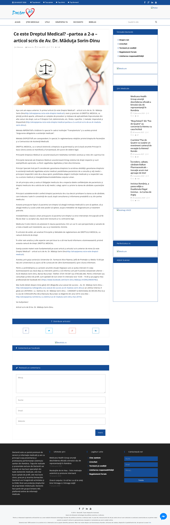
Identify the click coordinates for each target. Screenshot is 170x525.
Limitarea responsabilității (131, 56)
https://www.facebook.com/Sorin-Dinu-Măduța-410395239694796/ (69, 280)
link (150, 522)
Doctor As (30, 47)
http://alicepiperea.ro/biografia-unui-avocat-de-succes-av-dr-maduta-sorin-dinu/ (49, 288)
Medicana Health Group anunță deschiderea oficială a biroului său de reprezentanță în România (141, 103)
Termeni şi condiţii (127, 48)
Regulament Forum (128, 52)
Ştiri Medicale (18, 47)
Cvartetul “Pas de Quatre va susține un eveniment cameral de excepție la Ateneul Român (141, 146)
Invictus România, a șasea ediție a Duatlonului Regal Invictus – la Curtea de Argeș (141, 189)
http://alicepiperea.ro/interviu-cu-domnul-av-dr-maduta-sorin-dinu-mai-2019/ (48, 297)
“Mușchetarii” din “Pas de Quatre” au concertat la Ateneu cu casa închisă (141, 125)
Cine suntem (95, 458)
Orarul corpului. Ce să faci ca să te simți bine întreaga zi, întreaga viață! (66, 481)
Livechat (123, 44)
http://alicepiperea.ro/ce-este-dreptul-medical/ (44, 113)
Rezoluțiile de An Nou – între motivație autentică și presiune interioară (66, 471)
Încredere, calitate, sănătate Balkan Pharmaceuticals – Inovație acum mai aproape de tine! (139, 167)
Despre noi (124, 40)
